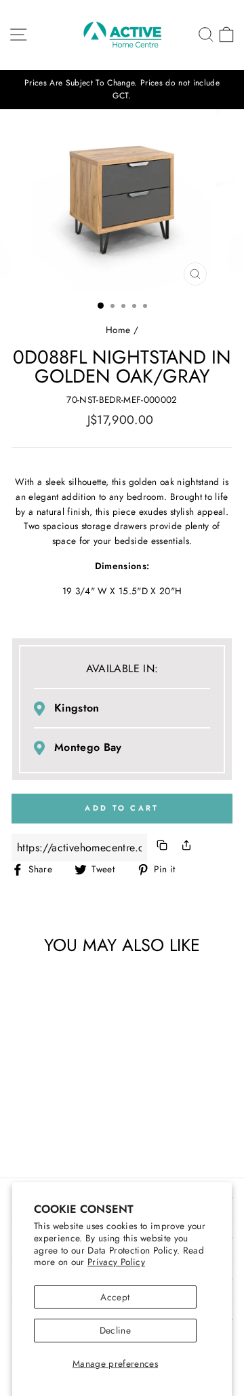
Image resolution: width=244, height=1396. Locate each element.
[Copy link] (161, 847)
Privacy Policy (116, 1261)
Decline (115, 1330)
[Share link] (186, 847)
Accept (114, 1297)
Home (118, 329)
